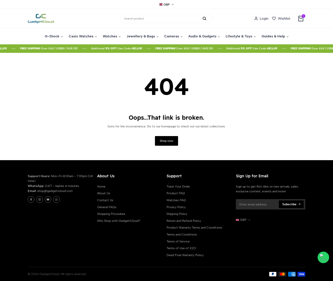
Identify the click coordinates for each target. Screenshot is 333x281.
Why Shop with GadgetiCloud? (118, 221)
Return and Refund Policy (183, 221)
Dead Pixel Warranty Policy (185, 255)
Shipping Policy (176, 214)
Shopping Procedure (111, 214)
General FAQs (106, 207)
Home (101, 186)
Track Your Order (178, 186)
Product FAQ (175, 193)
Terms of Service (178, 241)
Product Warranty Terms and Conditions (194, 227)
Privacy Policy (176, 207)
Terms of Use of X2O (181, 248)
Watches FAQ (176, 200)
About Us (103, 193)
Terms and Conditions (181, 234)
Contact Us (105, 200)
